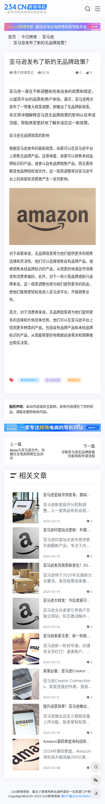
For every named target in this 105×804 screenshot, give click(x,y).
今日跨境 (29, 36)
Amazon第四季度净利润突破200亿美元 (67, 741)
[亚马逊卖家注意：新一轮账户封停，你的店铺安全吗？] (26, 649)
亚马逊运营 (53, 380)
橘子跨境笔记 (23, 73)
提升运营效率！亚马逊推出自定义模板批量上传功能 (66, 706)
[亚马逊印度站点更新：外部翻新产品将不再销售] (26, 543)
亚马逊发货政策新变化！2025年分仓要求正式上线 (67, 565)
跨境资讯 (74, 380)
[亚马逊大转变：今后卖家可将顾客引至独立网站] (26, 613)
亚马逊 (48, 36)
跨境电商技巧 (29, 380)
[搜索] (87, 10)
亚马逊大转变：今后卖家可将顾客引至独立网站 (66, 600)
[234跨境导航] (25, 9)
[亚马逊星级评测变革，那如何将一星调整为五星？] (26, 508)
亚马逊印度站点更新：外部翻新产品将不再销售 (66, 530)
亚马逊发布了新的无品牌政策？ (40, 42)
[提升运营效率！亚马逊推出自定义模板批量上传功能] (26, 719)
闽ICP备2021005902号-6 (79, 796)
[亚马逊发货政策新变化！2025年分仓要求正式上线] (26, 578)
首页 (12, 36)
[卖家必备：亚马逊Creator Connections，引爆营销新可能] (26, 684)
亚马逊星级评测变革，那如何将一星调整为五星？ (66, 495)
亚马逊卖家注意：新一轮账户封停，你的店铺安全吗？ (66, 636)
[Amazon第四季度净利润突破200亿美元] (26, 754)
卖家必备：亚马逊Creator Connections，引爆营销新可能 (67, 671)
